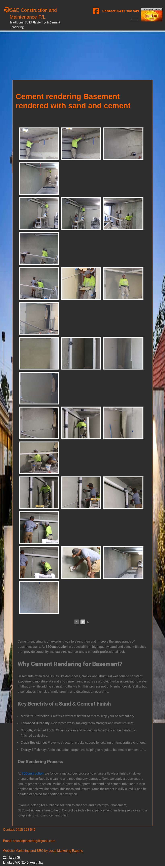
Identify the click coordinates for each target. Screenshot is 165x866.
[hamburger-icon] (134, 19)
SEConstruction (32, 773)
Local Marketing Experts (65, 850)
